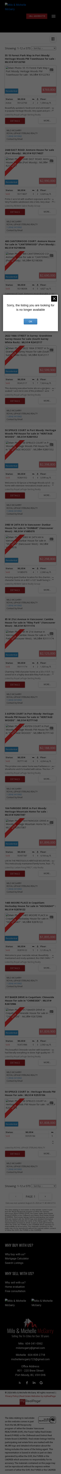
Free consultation (15, 1291)
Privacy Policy (11, 1396)
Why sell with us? (15, 1282)
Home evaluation (15, 1286)
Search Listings (14, 1263)
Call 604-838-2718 (37, 16)
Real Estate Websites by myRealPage (38, 1396)
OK (30, 321)
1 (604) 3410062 (14, 136)
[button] (36, 16)
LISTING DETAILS (15, 121)
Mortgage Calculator (17, 1258)
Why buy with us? (15, 1254)
